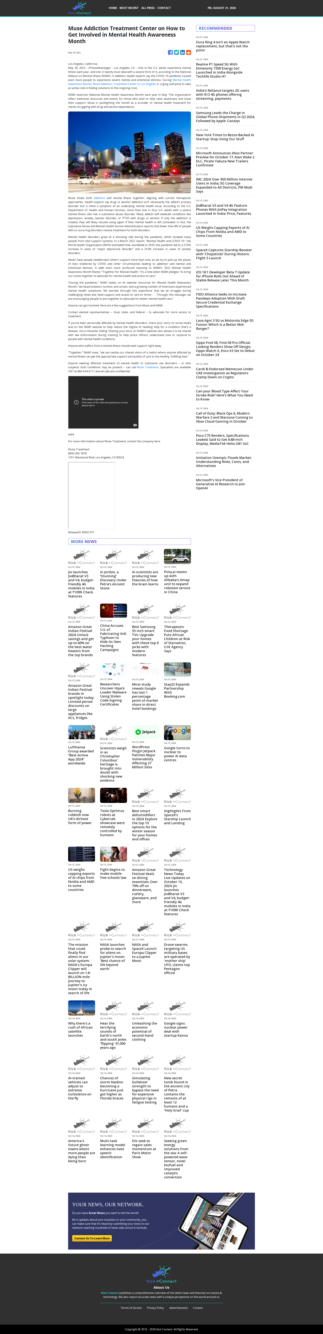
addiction (99, 198)
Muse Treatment (148, 367)
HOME (113, 8)
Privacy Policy (155, 1308)
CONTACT (164, 8)
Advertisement (178, 1308)
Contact (198, 1308)
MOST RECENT (129, 8)
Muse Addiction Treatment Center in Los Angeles (124, 84)
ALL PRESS (148, 8)
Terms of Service (131, 1308)
